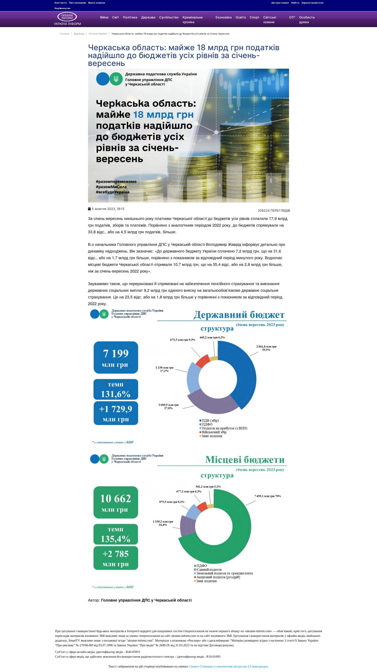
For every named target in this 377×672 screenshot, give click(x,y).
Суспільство (169, 17)
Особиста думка (307, 19)
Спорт (254, 17)
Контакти (61, 3)
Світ (115, 17)
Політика (130, 17)
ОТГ (292, 17)
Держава (148, 17)
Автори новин (280, 3)
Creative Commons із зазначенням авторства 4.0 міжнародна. (229, 666)
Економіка (224, 17)
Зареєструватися (312, 3)
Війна (104, 17)
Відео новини (96, 3)
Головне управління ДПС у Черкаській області (146, 600)
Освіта (241, 17)
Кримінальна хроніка (193, 19)
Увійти (295, 3)
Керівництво (62, 8)
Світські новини (269, 19)
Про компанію (77, 3)
